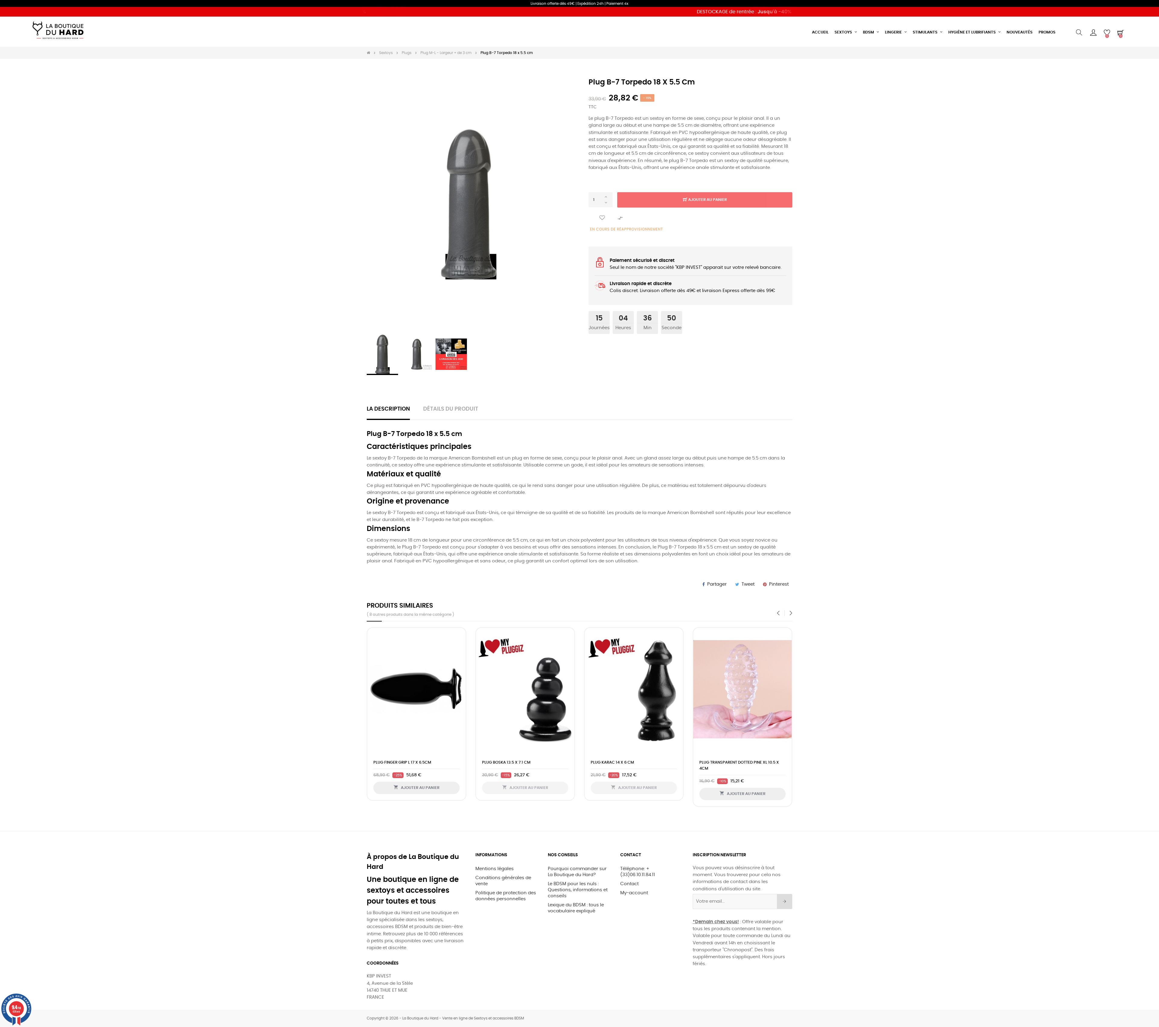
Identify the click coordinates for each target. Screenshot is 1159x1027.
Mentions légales (494, 868)
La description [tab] (388, 409)
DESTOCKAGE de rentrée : (715, 11)
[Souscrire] (784, 901)
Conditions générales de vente (503, 881)
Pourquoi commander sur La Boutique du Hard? (577, 871)
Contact (629, 884)
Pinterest (779, 584)
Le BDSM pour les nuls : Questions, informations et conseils (578, 890)
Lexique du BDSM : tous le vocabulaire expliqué (576, 908)
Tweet (748, 584)
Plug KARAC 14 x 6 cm (740, 763)
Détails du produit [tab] (450, 409)
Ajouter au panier (707, 200)
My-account (634, 893)
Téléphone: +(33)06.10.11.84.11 (637, 871)
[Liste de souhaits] (602, 218)
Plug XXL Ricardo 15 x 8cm (420, 763)
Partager (717, 584)
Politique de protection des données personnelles (505, 896)
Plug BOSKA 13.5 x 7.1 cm (634, 763)
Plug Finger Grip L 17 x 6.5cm (530, 763)
